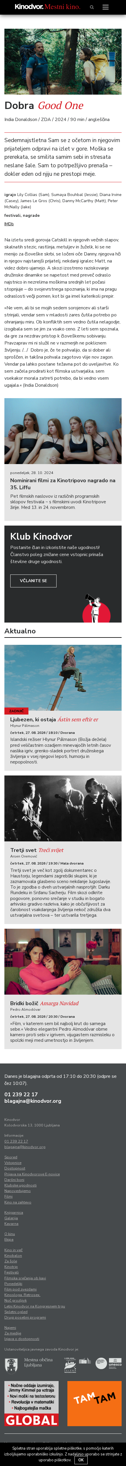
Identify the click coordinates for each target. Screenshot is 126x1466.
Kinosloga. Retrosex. (22, 1295)
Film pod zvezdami (20, 1289)
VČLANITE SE (33, 581)
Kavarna (11, 1223)
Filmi (8, 1196)
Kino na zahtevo (17, 1202)
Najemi (10, 1327)
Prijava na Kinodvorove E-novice (32, 1174)
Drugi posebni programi (25, 1317)
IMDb (9, 224)
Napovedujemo (17, 1191)
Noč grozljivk (15, 1300)
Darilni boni (14, 1179)
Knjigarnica (13, 1212)
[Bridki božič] (63, 962)
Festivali (11, 1272)
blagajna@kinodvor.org (32, 1100)
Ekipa (8, 1239)
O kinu (9, 1234)
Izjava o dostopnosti (21, 1338)
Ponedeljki (13, 1283)
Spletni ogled (16, 1312)
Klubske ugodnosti (20, 1185)
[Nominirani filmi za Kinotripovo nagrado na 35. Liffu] (63, 431)
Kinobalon (13, 1255)
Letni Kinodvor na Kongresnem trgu (34, 1306)
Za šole (10, 1261)
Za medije (12, 1333)
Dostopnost (14, 1168)
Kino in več (13, 1250)
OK (81, 1460)
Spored (10, 1157)
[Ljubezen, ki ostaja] (63, 678)
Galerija (11, 1218)
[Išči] (92, 7)
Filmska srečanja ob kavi (25, 1278)
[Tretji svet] (63, 808)
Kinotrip (11, 1266)
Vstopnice (12, 1162)
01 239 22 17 (21, 1094)
